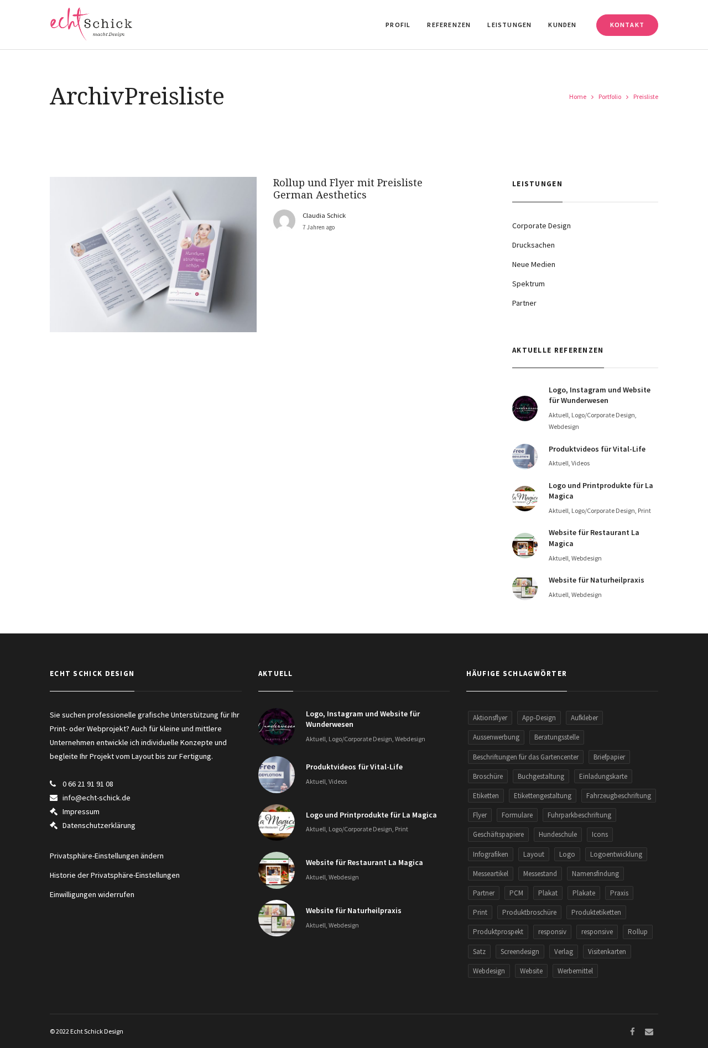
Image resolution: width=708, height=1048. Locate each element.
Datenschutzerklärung (99, 825)
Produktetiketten (596, 912)
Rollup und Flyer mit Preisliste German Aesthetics (348, 189)
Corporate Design (541, 225)
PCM (516, 893)
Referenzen (449, 24)
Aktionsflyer (490, 717)
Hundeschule (558, 834)
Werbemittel (575, 971)
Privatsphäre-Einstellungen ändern (107, 856)
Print (480, 912)
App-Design (539, 717)
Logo (567, 854)
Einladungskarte (603, 776)
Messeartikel (490, 873)
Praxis (619, 893)
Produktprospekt (498, 931)
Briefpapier (609, 757)
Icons (600, 834)
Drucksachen (533, 245)
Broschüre (488, 776)
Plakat (548, 893)
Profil (398, 24)
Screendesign (520, 951)
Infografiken (490, 854)
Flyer (480, 815)
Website (531, 971)
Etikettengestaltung (542, 795)
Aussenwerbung (496, 737)
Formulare (517, 815)
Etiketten (486, 795)
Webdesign (489, 971)
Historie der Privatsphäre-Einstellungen (115, 875)
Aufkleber (584, 717)
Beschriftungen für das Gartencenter (526, 757)
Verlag (563, 951)
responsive (597, 931)
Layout (533, 854)
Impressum (81, 811)
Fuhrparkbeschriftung (579, 815)
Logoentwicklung (616, 854)
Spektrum (528, 284)
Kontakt (627, 24)
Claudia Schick (324, 215)
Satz (479, 951)
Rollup (638, 931)
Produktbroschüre (529, 912)
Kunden (562, 24)
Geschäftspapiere (498, 834)
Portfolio (609, 96)
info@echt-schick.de (97, 798)
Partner (524, 303)
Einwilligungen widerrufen (92, 894)
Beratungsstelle (556, 737)
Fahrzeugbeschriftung (618, 795)
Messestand (540, 873)
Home (577, 96)
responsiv (552, 931)
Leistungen (509, 24)
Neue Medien (533, 264)
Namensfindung (595, 873)
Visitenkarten (607, 951)
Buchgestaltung (541, 776)
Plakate (583, 893)
